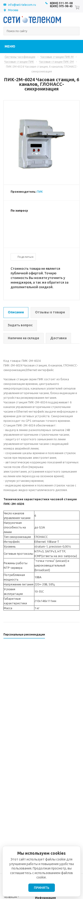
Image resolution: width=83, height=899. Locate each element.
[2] (17, 225)
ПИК (40, 191)
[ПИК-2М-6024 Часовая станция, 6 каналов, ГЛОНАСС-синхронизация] (41, 180)
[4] (26, 225)
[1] (13, 225)
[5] (31, 225)
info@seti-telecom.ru (22, 4)
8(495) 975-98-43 (61, 6)
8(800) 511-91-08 (61, 3)
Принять (41, 888)
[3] (22, 225)
